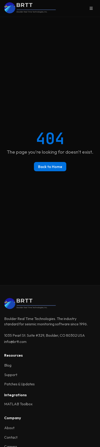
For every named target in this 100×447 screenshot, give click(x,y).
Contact (10, 437)
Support (10, 374)
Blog (7, 365)
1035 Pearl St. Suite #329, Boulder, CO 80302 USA (44, 335)
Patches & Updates (19, 384)
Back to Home (50, 166)
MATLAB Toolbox (18, 404)
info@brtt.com (15, 341)
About (9, 427)
